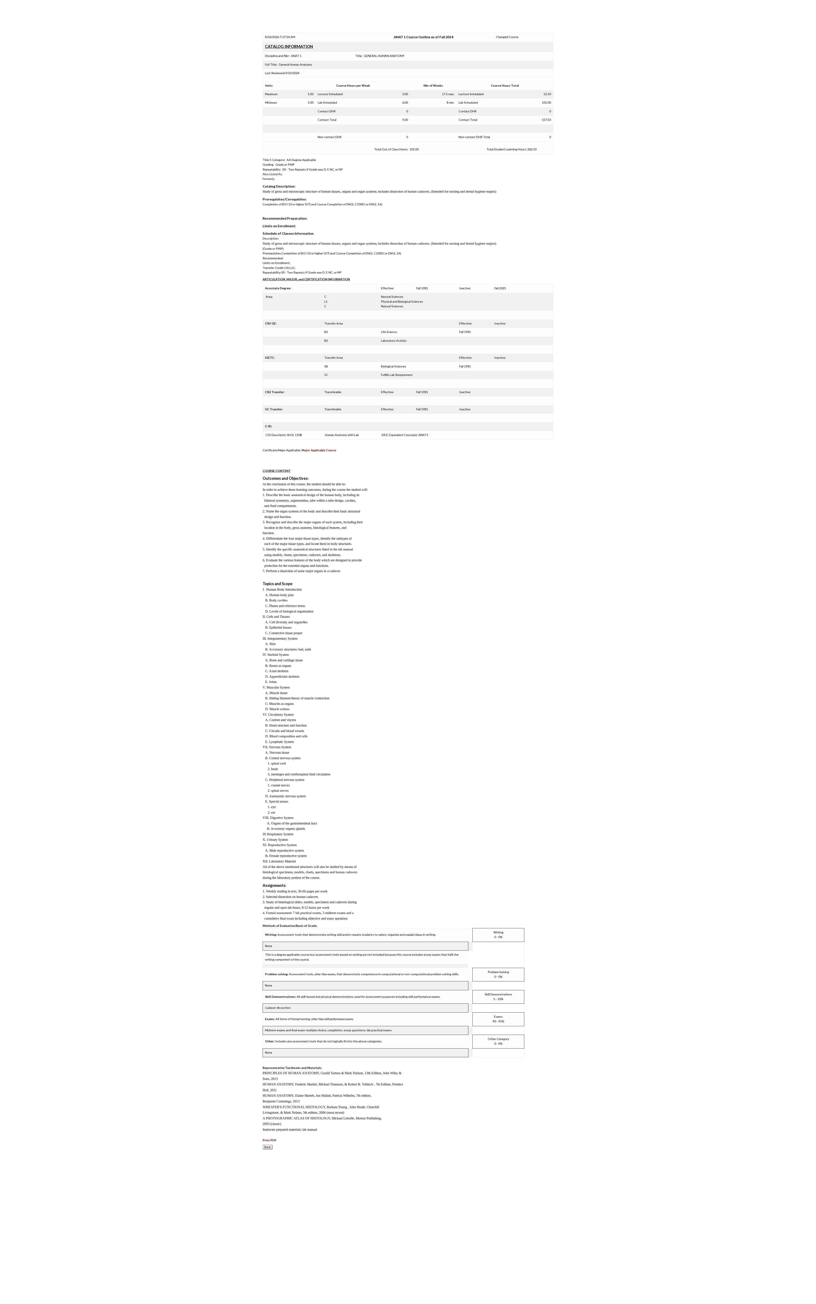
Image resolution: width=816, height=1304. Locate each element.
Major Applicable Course (319, 450)
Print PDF (269, 1140)
